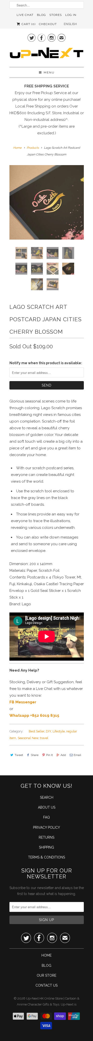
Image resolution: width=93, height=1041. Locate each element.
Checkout (48, 24)
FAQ (46, 817)
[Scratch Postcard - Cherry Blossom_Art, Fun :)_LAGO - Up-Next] (46, 202)
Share (34, 755)
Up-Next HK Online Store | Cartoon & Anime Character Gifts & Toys (48, 1001)
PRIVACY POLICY (46, 827)
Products (33, 147)
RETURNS (46, 837)
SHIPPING (46, 847)
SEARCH (46, 797)
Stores (55, 15)
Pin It (49, 755)
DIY (48, 731)
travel (44, 738)
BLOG (46, 966)
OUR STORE (46, 975)
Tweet (19, 755)
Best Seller (36, 731)
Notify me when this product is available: (45, 363)
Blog (41, 15)
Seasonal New (28, 738)
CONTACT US (46, 985)
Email (77, 755)
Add (63, 755)
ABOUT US (46, 807)
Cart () (28, 24)
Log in (70, 15)
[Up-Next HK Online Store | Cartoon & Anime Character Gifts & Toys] (46, 54)
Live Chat (25, 15)
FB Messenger (22, 702)
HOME (46, 955)
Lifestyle (59, 731)
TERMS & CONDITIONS (46, 857)
